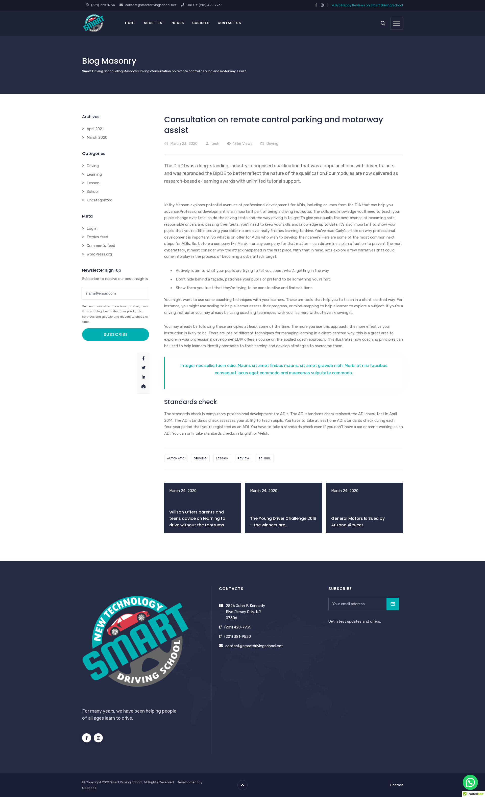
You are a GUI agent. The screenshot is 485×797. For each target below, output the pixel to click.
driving (200, 458)
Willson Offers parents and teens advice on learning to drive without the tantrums (197, 518)
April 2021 (95, 129)
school (264, 458)
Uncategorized (99, 200)
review (243, 458)
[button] (470, 782)
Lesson (93, 183)
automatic (176, 458)
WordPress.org (99, 254)
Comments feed (101, 245)
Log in (92, 228)
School (93, 191)
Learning (94, 174)
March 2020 (97, 137)
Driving (272, 143)
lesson (222, 458)
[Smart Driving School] (94, 23)
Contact (396, 785)
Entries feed (97, 237)
